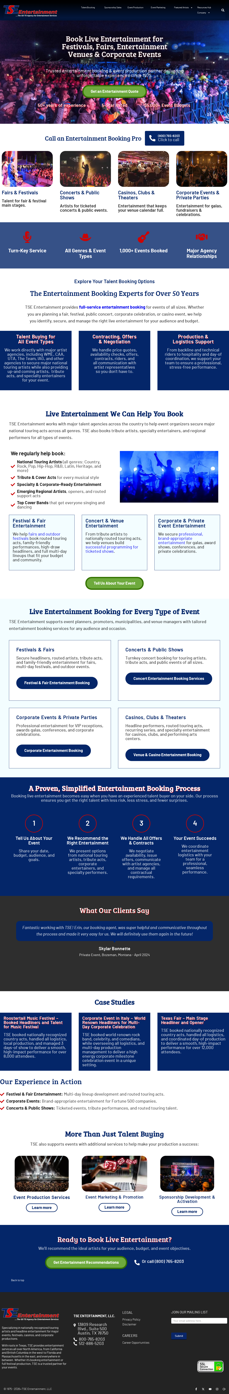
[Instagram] (217, 1389)
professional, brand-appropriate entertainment (180, 538)
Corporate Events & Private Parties (198, 195)
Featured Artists (181, 7)
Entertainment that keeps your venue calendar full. (142, 208)
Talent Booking (88, 7)
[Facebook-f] (196, 1389)
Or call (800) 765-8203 (163, 1261)
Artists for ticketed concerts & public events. (84, 208)
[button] (223, 10)
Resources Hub (204, 7)
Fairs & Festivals (20, 192)
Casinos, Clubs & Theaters (136, 195)
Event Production (135, 7)
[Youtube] (210, 1389)
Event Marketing (158, 7)
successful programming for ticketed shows (112, 549)
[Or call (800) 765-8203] (137, 1262)
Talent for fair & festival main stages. (24, 203)
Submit (179, 1335)
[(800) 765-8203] (152, 138)
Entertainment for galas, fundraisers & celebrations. (199, 210)
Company (201, 13)
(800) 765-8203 (169, 136)
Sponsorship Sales (112, 7)
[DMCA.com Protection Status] (183, 1378)
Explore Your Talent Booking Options (114, 281)
